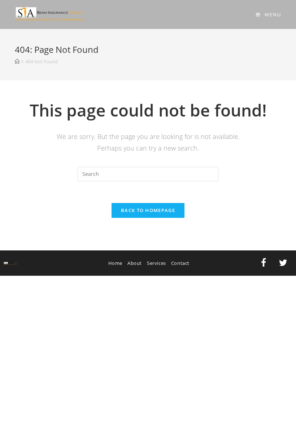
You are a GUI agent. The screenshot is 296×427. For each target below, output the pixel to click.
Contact (180, 263)
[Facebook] (263, 263)
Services (156, 263)
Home (115, 263)
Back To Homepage (148, 210)
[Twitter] (283, 263)
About (134, 263)
